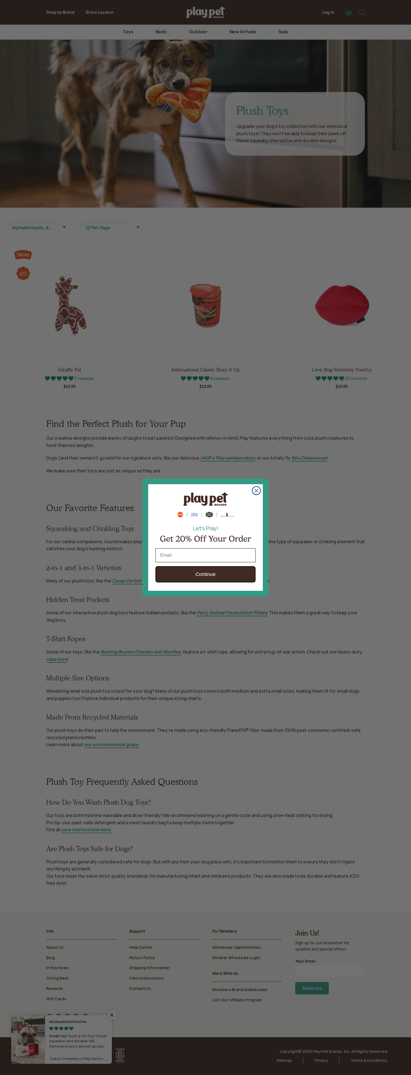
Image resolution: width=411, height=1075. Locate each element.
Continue (205, 574)
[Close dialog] (256, 490)
